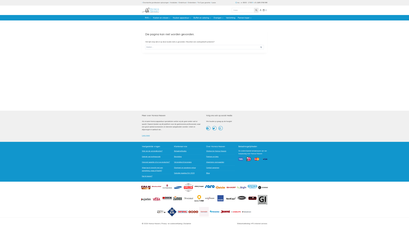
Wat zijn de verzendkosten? (152, 151)
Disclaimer (187, 223)
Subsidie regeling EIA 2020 (184, 173)
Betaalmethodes (180, 151)
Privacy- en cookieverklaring (171, 223)
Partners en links (212, 156)
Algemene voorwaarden (215, 162)
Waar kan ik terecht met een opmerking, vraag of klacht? (152, 169)
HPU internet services (259, 223)
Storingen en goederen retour (185, 168)
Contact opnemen (212, 168)
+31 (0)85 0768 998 (260, 3)
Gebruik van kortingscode (151, 156)
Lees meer (146, 135)
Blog (208, 173)
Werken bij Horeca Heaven (216, 151)
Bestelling (178, 156)
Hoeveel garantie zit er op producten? (156, 162)
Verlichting (230, 18)
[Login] (261, 10)
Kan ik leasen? (147, 176)
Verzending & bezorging (183, 162)
